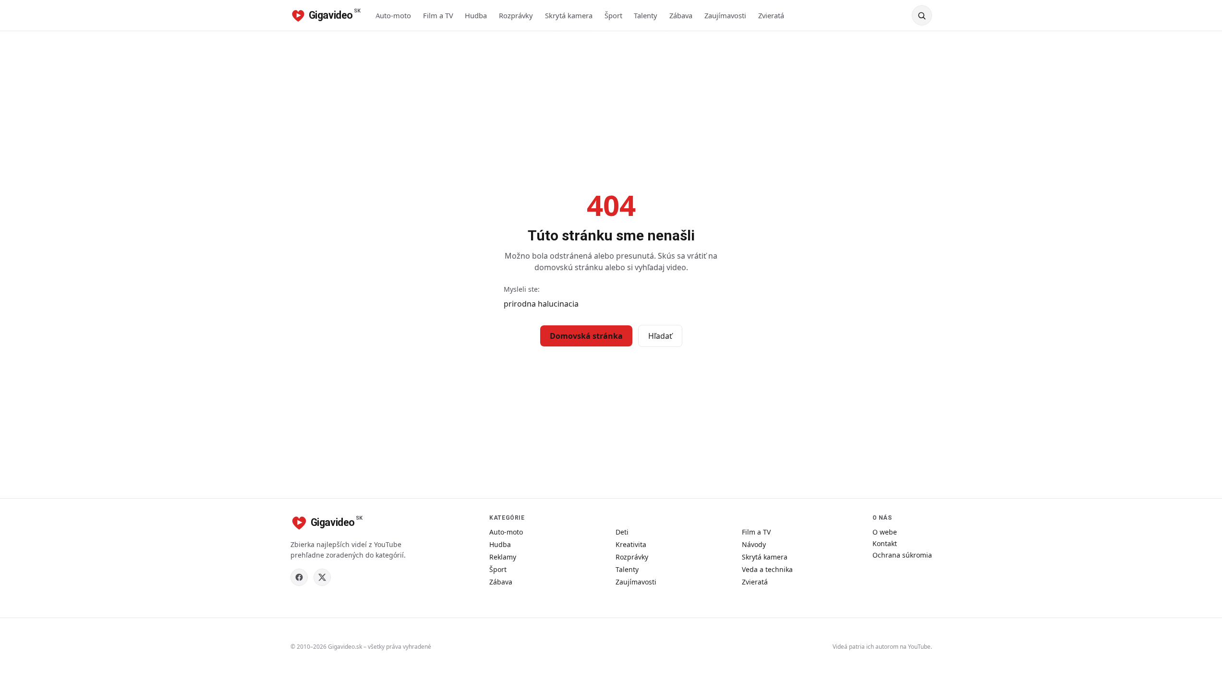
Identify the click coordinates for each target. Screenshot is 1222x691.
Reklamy (502, 556)
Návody (754, 544)
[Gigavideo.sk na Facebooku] (299, 577)
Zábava (680, 15)
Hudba (476, 15)
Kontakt (884, 543)
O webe (884, 531)
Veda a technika (767, 569)
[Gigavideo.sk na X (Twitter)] (322, 577)
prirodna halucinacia (541, 303)
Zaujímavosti (725, 15)
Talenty (645, 15)
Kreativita (631, 544)
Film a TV (438, 15)
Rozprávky (516, 15)
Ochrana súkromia (902, 555)
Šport (613, 15)
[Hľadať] (922, 15)
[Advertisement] (611, 103)
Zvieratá (771, 15)
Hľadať (660, 336)
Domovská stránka (586, 336)
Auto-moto (393, 15)
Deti (622, 531)
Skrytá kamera (569, 15)
